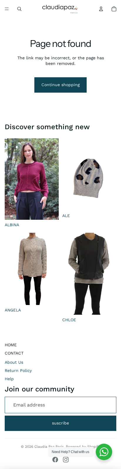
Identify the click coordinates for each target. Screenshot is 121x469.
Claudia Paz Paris (49, 447)
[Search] (19, 8)
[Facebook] (55, 459)
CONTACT (14, 353)
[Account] (101, 8)
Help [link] (9, 378)
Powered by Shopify (83, 447)
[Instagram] (65, 459)
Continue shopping (60, 84)
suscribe (60, 423)
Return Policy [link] (18, 370)
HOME (11, 344)
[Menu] (7, 9)
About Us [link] (14, 362)
